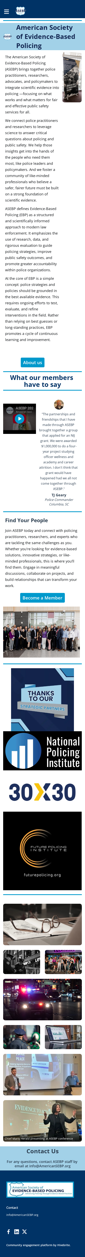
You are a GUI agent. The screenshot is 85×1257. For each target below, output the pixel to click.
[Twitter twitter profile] (24, 1232)
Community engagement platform (29, 1245)
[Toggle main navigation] (6, 11)
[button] (19, 419)
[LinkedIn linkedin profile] (16, 1231)
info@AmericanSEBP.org (50, 1166)
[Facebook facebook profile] (8, 1231)
